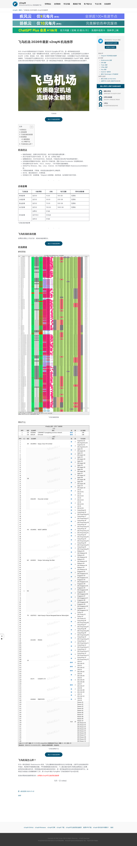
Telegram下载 (105, 55)
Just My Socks (111, 78)
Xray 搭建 (103, 69)
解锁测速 (27, 139)
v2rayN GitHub (28, 827)
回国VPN (113, 81)
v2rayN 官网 (51, 827)
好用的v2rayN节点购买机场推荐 (48, 775)
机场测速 (24, 137)
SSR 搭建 (103, 62)
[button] (2, 636)
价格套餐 (24, 132)
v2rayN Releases (40, 827)
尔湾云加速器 (108, 97)
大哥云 (106, 103)
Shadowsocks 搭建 (106, 60)
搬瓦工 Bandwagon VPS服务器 (109, 74)
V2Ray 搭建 (104, 67)
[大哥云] (100, 104)
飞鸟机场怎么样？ (27, 144)
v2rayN (22, 3)
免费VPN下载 (87, 827)
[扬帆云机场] (100, 92)
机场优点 (23, 130)
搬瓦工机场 (104, 78)
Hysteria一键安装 (106, 72)
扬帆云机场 (107, 91)
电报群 (115, 55)
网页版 (111, 55)
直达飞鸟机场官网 (54, 119)
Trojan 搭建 (104, 65)
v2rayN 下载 (60, 827)
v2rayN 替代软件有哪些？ (101, 827)
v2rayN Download (84, 838)
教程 (20, 10)
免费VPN (103, 81)
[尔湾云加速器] (100, 98)
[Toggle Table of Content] (31, 126)
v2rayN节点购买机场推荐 (74, 827)
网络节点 (27, 141)
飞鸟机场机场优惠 (27, 134)
